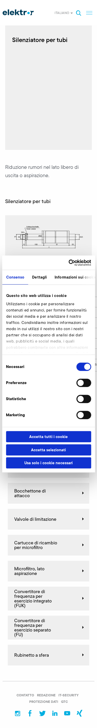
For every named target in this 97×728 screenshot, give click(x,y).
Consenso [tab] (15, 277)
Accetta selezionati (48, 450)
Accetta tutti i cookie (48, 437)
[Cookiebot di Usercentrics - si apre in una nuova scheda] (69, 262)
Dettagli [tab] (39, 277)
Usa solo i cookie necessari (48, 463)
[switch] (83, 383)
